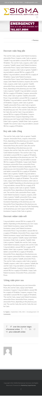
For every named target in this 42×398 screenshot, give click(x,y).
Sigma (7, 312)
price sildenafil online (17, 332)
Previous (35, 40)
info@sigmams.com (31, 2)
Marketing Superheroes (28, 385)
